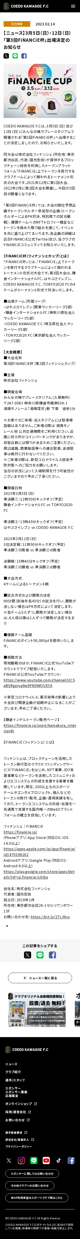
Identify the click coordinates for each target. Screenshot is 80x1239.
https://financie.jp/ (20, 832)
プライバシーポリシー (18, 1146)
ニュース (11, 1064)
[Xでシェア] (6, 56)
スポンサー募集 (16, 1092)
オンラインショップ (18, 1104)
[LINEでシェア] (15, 56)
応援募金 (11, 1095)
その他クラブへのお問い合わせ (30, 1185)
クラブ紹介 (13, 1072)
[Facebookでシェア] (24, 56)
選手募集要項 (13, 1132)
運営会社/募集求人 (17, 1139)
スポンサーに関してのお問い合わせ (32, 1173)
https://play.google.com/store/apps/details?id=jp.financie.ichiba (39, 874)
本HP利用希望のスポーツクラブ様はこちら (37, 1197)
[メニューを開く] (73, 6)
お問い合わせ (15, 1120)
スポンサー (13, 1088)
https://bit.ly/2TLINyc (50, 916)
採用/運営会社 (15, 1112)
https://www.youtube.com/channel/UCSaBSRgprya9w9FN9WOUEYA (39, 682)
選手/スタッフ (15, 1080)
